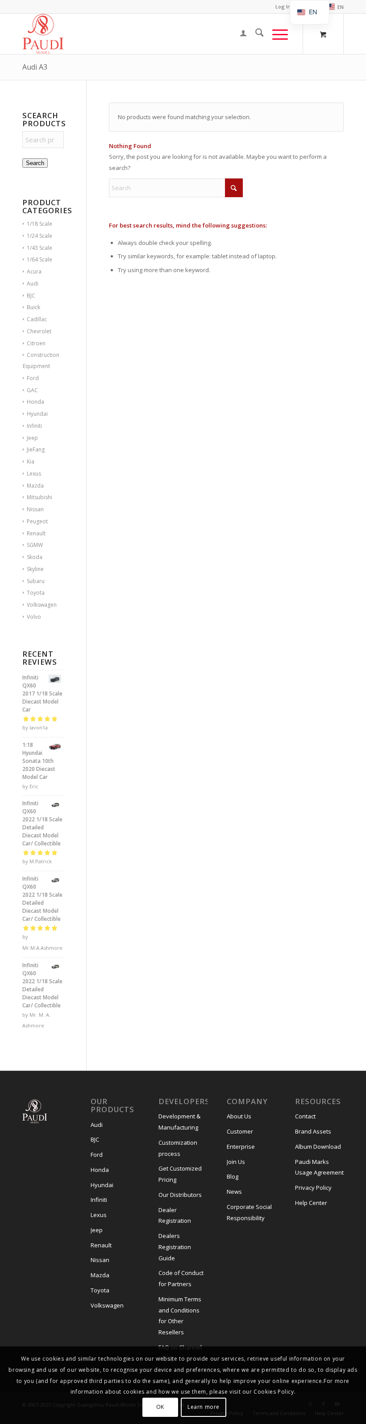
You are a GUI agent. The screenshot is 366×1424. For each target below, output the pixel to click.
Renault (36, 533)
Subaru (36, 581)
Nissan (35, 509)
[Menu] (275, 34)
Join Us (236, 1162)
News (234, 1192)
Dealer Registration (174, 1215)
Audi (32, 283)
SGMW (35, 545)
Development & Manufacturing (179, 1121)
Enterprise (241, 1147)
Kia (30, 461)
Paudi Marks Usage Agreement (319, 1167)
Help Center (311, 1203)
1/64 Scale (39, 259)
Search (35, 163)
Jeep (32, 438)
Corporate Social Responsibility (249, 1212)
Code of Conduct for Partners (181, 1278)
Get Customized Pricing (180, 1174)
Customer (240, 1131)
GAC (32, 390)
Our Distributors (180, 1195)
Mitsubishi (39, 497)
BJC (31, 295)
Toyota (36, 592)
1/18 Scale (39, 224)
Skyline (35, 569)
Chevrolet (39, 331)
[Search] (255, 34)
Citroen (36, 343)
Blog (232, 1176)
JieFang (36, 449)
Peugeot (37, 521)
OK (160, 1407)
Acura (34, 271)
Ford (33, 378)
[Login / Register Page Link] (238, 34)
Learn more (203, 1407)
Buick (33, 307)
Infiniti (34, 426)
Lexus (34, 473)
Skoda (34, 557)
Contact (305, 1116)
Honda (35, 402)
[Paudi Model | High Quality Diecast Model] (43, 34)
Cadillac (37, 319)
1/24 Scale (39, 236)
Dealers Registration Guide (174, 1247)
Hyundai (37, 414)
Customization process (177, 1148)
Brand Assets (313, 1131)
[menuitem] (332, 6)
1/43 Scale (39, 248)
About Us (239, 1116)
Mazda (35, 485)
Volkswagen (42, 605)
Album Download (318, 1147)
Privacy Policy (313, 1188)
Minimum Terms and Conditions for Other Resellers (179, 1315)
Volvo (34, 617)
